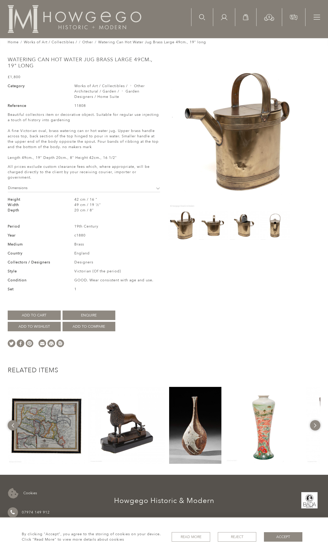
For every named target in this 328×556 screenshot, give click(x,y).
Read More (191, 536)
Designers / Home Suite (96, 96)
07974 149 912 (36, 512)
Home (13, 42)
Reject (237, 536)
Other (87, 42)
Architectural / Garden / (96, 91)
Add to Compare (89, 326)
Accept (283, 536)
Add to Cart (34, 315)
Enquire (89, 315)
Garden (132, 91)
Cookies (29, 492)
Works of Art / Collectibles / (50, 42)
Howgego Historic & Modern (164, 501)
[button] (269, 17)
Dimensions (17, 188)
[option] (46, 425)
